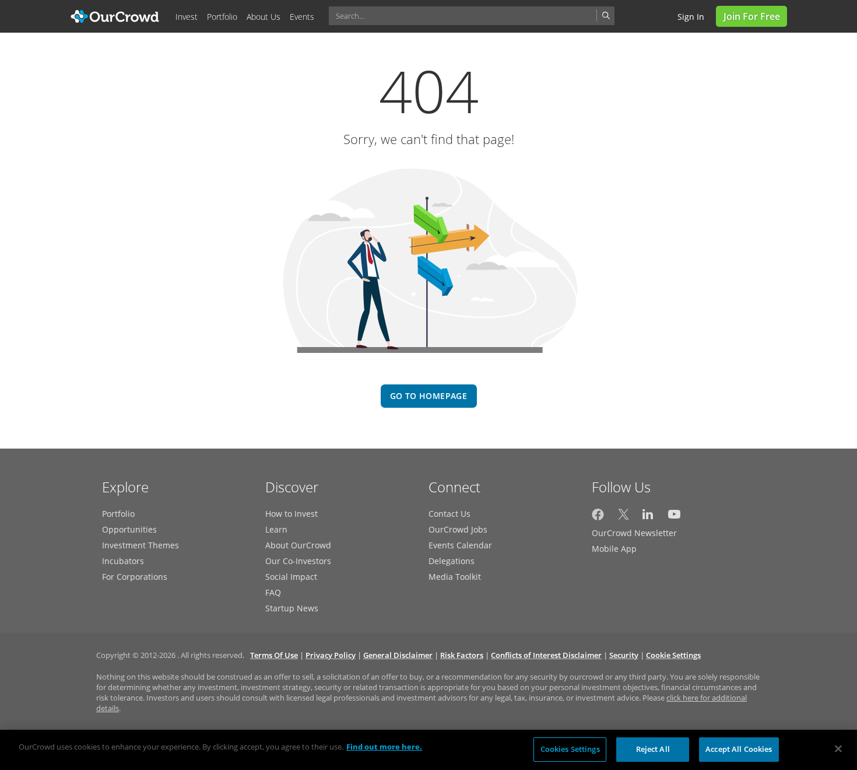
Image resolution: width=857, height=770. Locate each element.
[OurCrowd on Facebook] (598, 517)
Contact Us (449, 513)
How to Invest (291, 513)
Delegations (451, 560)
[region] (428, 750)
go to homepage (428, 395)
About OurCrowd (298, 545)
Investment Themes (140, 545)
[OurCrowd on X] (623, 517)
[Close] (838, 748)
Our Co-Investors (298, 560)
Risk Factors (461, 655)
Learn (276, 529)
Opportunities (129, 529)
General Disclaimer (398, 655)
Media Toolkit (454, 576)
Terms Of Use (274, 655)
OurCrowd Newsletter (634, 532)
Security (623, 655)
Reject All (653, 749)
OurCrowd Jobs (457, 529)
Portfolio (118, 513)
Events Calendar (460, 545)
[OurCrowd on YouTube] (674, 517)
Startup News (291, 608)
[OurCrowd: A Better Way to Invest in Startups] (115, 15)
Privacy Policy (330, 655)
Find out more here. (384, 746)
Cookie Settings (673, 655)
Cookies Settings (570, 749)
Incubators (123, 560)
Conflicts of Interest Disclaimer (546, 655)
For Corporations (134, 576)
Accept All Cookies (738, 749)
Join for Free (751, 16)
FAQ (273, 592)
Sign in (690, 16)
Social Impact (291, 576)
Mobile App (614, 548)
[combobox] (471, 15)
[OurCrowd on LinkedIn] (648, 517)
